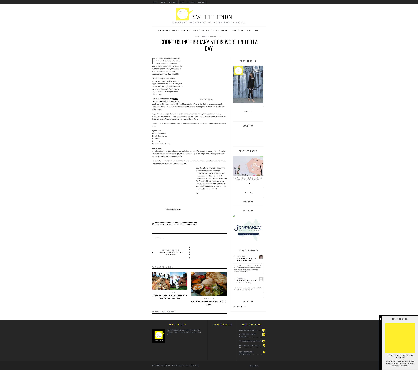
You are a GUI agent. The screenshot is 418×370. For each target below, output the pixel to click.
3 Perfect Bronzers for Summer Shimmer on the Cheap (246, 282)
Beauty (195, 30)
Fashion (224, 30)
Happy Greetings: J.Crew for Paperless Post (248, 179)
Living (234, 30)
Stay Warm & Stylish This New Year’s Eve (400, 357)
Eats (215, 30)
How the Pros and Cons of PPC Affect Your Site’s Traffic (246, 260)
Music (257, 30)
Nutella (169, 86)
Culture (205, 30)
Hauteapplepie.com (174, 209)
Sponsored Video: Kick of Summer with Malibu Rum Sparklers (169, 297)
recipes (194, 119)
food (169, 224)
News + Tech (245, 30)
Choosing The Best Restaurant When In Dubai (209, 303)
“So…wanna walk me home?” (250, 341)
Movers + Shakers (180, 30)
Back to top (253, 365)
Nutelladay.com (207, 99)
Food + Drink (200, 37)
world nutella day (189, 224)
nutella (176, 224)
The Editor (163, 30)
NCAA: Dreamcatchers (248, 330)
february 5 (160, 224)
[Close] (380, 319)
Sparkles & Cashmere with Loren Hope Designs (170, 252)
